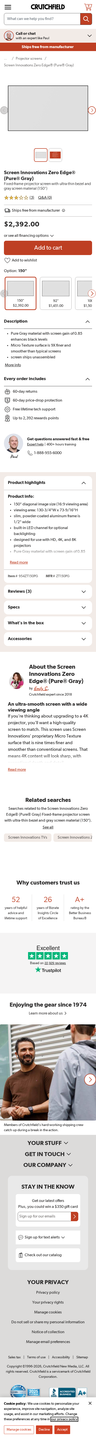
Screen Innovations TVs (27, 838)
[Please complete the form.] (74, 1216)
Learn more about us (46, 1013)
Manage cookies (48, 1312)
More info (13, 365)
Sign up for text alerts (43, 1237)
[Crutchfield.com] (48, 7)
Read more (19, 563)
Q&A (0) (45, 198)
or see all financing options (26, 236)
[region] (48, 1079)
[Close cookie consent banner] (90, 1403)
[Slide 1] (41, 155)
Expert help (35, 444)
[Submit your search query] (86, 19)
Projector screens (29, 58)
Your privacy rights (48, 1303)
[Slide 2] (55, 155)
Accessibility (61, 1357)
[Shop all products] (8, 7)
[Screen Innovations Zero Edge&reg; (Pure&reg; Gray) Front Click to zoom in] (48, 110)
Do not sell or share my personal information (48, 1322)
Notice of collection (48, 1332)
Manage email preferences (48, 1342)
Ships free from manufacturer (48, 47)
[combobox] (48, 19)
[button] (4, 293)
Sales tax (14, 1357)
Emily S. (41, 688)
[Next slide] (92, 110)
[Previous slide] (4, 110)
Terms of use (36, 1357)
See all (48, 827)
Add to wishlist (24, 260)
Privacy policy (48, 1293)
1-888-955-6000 (48, 453)
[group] (20, 293)
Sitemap (82, 1357)
